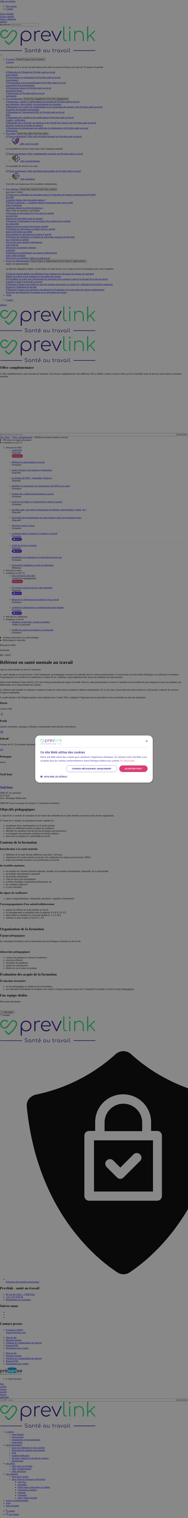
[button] (53, 776)
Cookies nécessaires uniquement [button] (91, 768)
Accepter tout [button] (133, 768)
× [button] (146, 741)
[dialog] (94, 759)
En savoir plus (127, 760)
